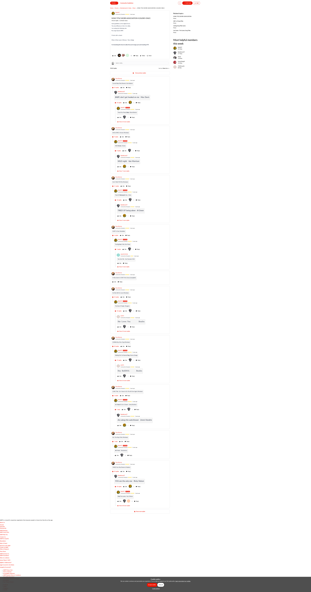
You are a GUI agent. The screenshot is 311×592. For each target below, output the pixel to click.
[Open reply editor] (140, 63)
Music (134, 8)
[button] (187, 3)
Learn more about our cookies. (183, 581)
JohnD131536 (124, 254)
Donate (2, 524)
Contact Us (3, 537)
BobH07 (117, 12)
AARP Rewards (3, 530)
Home (111, 8)
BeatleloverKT (121, 91)
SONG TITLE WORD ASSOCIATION (182, 16)
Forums (116, 8)
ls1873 (122, 315)
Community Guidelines (126, 3)
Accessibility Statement (9, 573)
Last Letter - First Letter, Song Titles (181, 30)
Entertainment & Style (125, 8)
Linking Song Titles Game (179, 25)
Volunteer (2, 526)
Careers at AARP (4, 547)
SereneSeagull (181, 61)
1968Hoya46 (181, 66)
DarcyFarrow (118, 78)
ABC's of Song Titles (178, 21)
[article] (140, 83)
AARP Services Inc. (4, 553)
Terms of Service (7, 571)
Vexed (179, 56)
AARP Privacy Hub (7, 570)
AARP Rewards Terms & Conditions (12, 575)
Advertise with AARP (5, 545)
